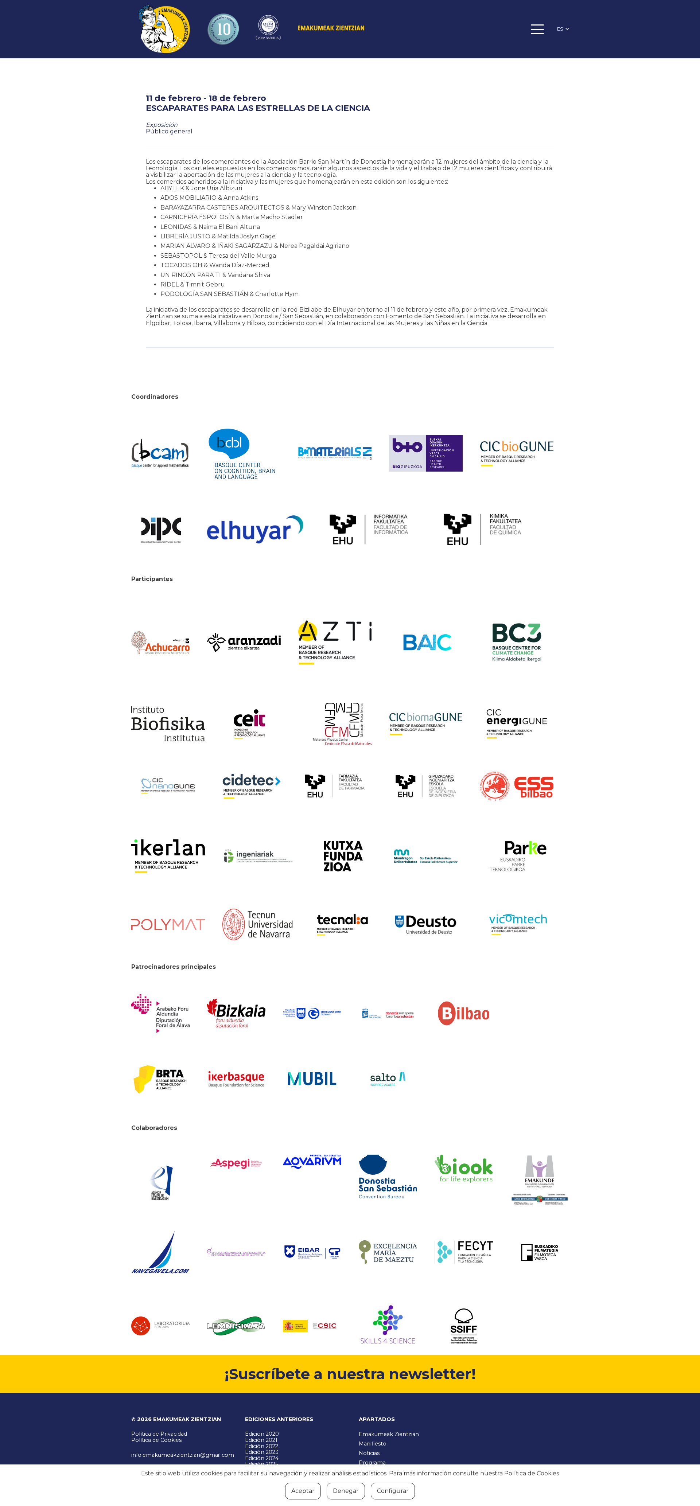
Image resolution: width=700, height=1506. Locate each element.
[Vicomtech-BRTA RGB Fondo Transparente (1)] (517, 924)
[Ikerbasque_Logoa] (236, 1078)
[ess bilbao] (517, 786)
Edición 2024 (262, 1458)
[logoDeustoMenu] (426, 925)
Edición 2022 (261, 1446)
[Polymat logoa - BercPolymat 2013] (168, 924)
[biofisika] (168, 724)
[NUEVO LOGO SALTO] (388, 1078)
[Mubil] (312, 1078)
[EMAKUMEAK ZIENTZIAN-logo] (331, 29)
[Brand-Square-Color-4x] (517, 642)
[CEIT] (259, 724)
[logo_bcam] (160, 453)
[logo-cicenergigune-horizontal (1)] (517, 724)
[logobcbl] (244, 453)
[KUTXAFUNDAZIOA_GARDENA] (342, 856)
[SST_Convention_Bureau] (388, 1176)
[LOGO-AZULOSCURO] (312, 1162)
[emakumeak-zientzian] (163, 29)
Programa (372, 1462)
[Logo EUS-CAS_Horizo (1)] (426, 856)
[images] (160, 1325)
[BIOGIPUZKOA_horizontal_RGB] (426, 453)
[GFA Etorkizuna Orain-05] (312, 1013)
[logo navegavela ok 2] (160, 1252)
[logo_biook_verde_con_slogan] (464, 1169)
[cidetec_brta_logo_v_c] (251, 786)
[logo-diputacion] (160, 1013)
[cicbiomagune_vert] (426, 724)
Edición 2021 (261, 1440)
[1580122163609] (388, 1326)
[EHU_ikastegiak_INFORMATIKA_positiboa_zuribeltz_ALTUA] (369, 529)
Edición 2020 (262, 1434)
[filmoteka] (539, 1252)
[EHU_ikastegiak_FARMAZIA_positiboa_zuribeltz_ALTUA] (335, 786)
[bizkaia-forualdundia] (236, 1013)
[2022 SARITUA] (268, 29)
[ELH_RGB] (255, 529)
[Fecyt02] (464, 1252)
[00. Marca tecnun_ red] (259, 924)
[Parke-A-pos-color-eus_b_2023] (517, 856)
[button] (537, 29)
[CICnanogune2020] (168, 786)
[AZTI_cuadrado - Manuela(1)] (335, 642)
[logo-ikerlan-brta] (168, 856)
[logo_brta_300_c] (160, 1079)
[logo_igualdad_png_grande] (236, 1252)
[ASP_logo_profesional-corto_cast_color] (236, 1164)
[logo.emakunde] (539, 1181)
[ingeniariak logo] (259, 856)
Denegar (346, 1490)
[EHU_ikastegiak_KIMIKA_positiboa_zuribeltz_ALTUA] (483, 529)
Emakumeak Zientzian (389, 1434)
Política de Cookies (156, 1440)
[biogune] (517, 453)
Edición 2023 (262, 1452)
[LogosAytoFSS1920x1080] (388, 1013)
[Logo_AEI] (160, 1180)
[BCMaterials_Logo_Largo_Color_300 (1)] (335, 453)
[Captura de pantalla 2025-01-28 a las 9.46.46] (464, 1013)
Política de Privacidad (159, 1434)
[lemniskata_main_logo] (236, 1325)
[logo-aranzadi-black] (244, 642)
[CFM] (342, 724)
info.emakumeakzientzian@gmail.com (182, 1455)
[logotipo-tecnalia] (342, 924)
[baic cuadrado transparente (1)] (426, 642)
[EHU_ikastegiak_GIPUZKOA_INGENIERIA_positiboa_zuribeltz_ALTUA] (426, 786)
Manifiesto (372, 1443)
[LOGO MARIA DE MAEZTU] (388, 1252)
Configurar (393, 1490)
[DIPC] (160, 530)
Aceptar (303, 1490)
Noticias (369, 1453)
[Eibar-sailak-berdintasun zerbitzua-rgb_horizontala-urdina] (312, 1252)
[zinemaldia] (464, 1326)
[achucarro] (160, 642)
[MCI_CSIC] (312, 1326)
